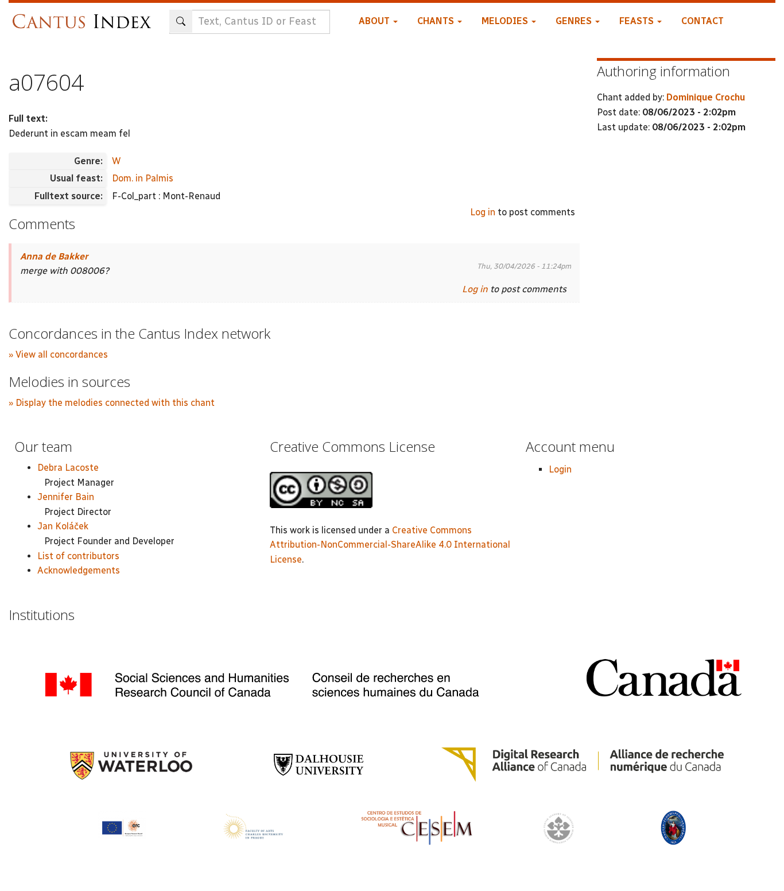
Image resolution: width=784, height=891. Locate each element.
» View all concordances (58, 354)
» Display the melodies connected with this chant (112, 402)
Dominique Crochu (705, 97)
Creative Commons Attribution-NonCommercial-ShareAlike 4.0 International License (390, 545)
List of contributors (78, 556)
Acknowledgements (78, 570)
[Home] (85, 16)
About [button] (375, 21)
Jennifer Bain (65, 496)
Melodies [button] (506, 21)
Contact (702, 21)
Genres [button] (575, 21)
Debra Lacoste (68, 467)
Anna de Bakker (54, 256)
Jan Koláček (62, 526)
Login (560, 469)
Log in (482, 212)
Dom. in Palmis (142, 178)
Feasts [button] (637, 21)
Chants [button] (436, 21)
